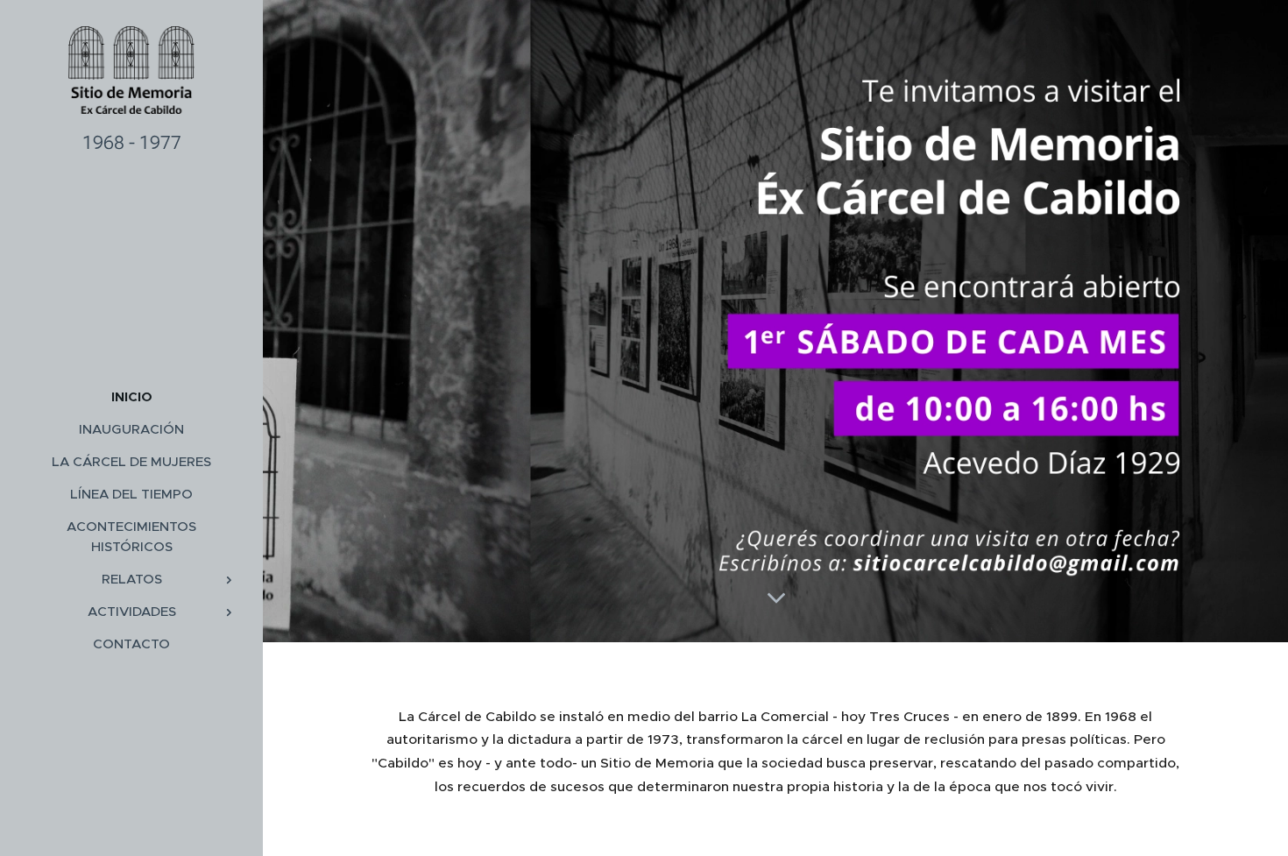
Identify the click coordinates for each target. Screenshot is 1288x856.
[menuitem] (131, 396)
